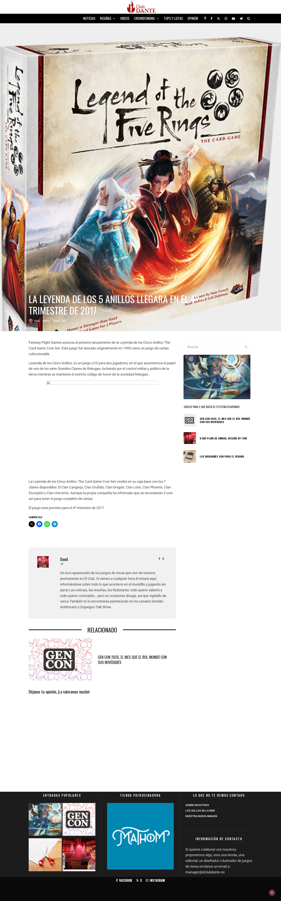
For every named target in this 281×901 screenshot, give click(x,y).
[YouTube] (233, 18)
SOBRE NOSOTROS (197, 805)
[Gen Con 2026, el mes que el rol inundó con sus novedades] (79, 820)
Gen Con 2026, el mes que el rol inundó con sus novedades (132, 660)
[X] (218, 18)
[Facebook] (211, 18)
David (37, 320)
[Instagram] (226, 18)
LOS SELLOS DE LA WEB (200, 810)
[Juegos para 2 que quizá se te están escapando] (45, 820)
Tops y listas (173, 18)
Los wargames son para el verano (222, 456)
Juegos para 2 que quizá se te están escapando (212, 406)
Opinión (193, 18)
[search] (246, 347)
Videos (124, 18)
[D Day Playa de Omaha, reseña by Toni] (79, 855)
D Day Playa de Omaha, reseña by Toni (223, 438)
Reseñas (105, 18)
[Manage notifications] (272, 893)
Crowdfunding (144, 18)
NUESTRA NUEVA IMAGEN (201, 816)
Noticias (89, 18)
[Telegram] (241, 18)
